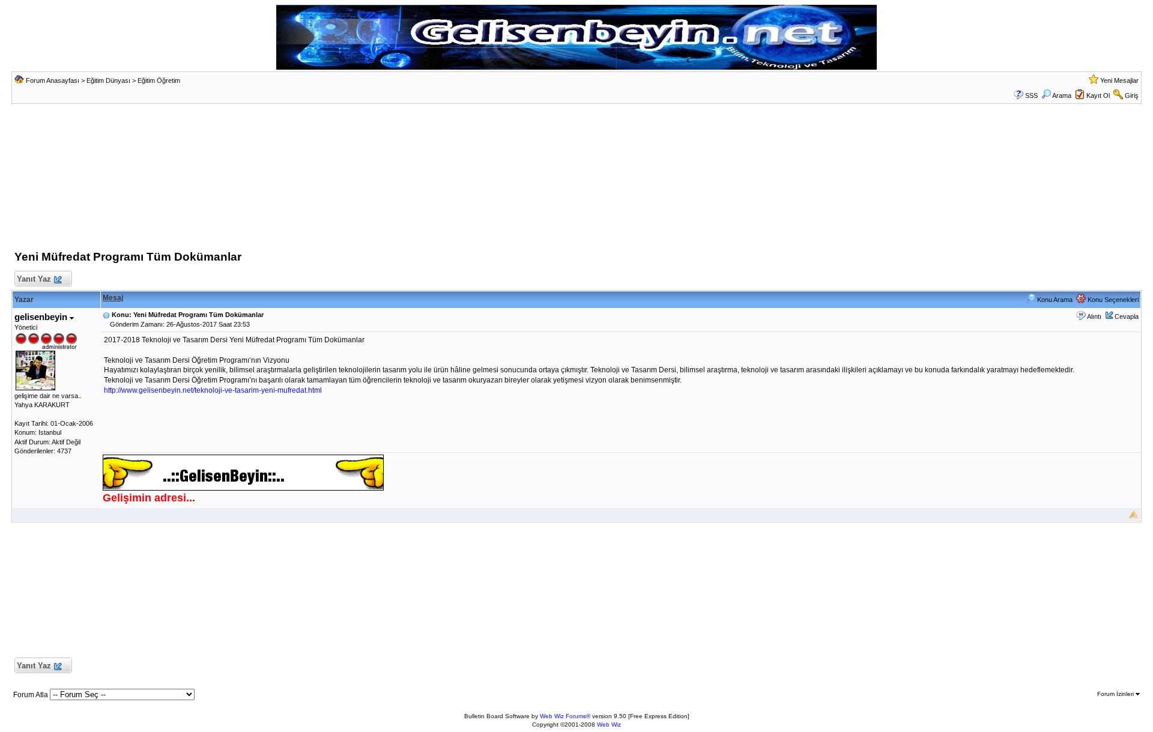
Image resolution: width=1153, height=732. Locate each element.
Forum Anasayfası (52, 80)
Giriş (1132, 95)
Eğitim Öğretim (159, 80)
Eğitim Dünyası (108, 80)
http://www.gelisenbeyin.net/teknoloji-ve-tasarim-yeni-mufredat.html (213, 390)
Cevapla (1127, 316)
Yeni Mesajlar (1119, 80)
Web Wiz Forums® (565, 716)
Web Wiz (609, 724)
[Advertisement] (576, 180)
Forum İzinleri (1116, 694)
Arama (1061, 95)
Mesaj (113, 298)
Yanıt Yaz (33, 278)
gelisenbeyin (42, 317)
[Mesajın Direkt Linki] (106, 314)
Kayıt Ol (1098, 95)
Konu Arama (1054, 299)
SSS (1031, 95)
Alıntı (1094, 316)
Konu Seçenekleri (1112, 299)
